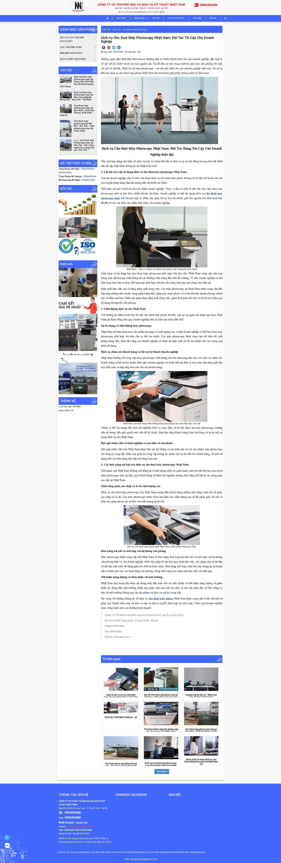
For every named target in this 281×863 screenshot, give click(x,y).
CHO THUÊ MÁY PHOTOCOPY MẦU (75, 830)
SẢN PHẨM (139, 18)
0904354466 (65, 172)
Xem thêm (162, 771)
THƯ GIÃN (197, 18)
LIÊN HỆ (212, 18)
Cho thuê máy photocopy (78, 852)
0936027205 (88, 180)
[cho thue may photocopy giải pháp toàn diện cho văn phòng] (78, 227)
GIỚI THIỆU (121, 18)
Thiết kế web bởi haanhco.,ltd (140, 859)
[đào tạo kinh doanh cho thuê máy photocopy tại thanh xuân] (78, 356)
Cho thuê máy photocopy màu (135, 852)
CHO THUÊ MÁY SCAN (71, 47)
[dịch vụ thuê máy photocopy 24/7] (78, 247)
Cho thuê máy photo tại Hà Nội (165, 852)
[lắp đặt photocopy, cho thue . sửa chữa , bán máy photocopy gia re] (78, 282)
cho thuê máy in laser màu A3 (105, 852)
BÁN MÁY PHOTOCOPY (71, 53)
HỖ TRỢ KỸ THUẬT (176, 18)
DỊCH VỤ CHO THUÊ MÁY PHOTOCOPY (72, 39)
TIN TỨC (156, 18)
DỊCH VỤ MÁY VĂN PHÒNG (73, 59)
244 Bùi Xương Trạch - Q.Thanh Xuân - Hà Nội (87, 808)
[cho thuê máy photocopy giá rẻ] (78, 305)
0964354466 (88, 169)
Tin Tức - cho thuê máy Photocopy (130, 29)
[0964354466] (7, 837)
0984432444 (89, 176)
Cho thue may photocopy (192, 852)
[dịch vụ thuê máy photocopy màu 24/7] (78, 378)
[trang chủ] (108, 18)
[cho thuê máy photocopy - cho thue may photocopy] (78, 6)
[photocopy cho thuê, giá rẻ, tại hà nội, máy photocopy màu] (78, 332)
